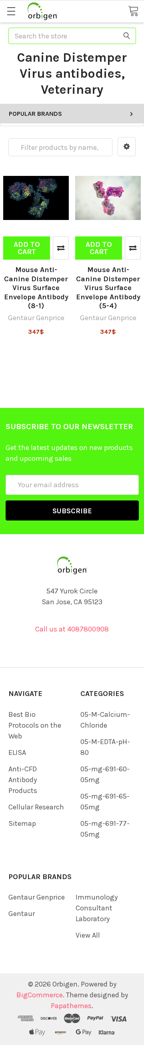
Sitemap (22, 823)
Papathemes (71, 1005)
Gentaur (21, 913)
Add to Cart (27, 248)
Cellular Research (36, 807)
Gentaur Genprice (36, 897)
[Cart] (133, 10)
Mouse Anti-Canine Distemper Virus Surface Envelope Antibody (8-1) (36, 287)
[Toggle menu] (11, 11)
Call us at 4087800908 (72, 629)
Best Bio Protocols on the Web (34, 725)
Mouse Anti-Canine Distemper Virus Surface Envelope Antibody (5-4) (108, 287)
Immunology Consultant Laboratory (97, 908)
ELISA (17, 752)
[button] (127, 146)
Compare (61, 248)
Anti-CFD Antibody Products (22, 780)
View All (88, 935)
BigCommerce (39, 995)
